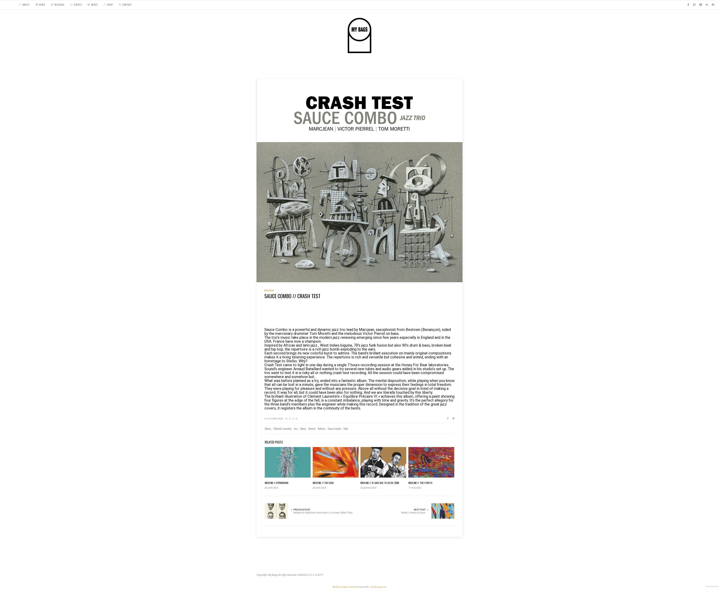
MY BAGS (263, 70)
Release (277, 70)
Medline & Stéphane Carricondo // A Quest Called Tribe (322, 512)
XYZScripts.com (379, 587)
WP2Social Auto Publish (345, 587)
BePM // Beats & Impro (413, 512)
